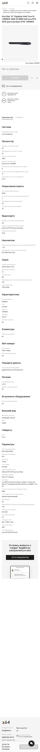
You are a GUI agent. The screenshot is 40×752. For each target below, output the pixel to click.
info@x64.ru (6, 731)
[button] (2, 59)
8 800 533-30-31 (8, 737)
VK (17, 731)
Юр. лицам (5, 746)
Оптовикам (5, 749)
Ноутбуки (11, 9)
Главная (4, 9)
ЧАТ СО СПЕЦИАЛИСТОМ (20, 557)
